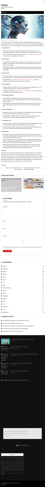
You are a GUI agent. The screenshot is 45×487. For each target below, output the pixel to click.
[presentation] (40, 180)
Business (4, 271)
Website (5, 236)
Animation (5, 266)
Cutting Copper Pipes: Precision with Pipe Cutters (13, 331)
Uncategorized (6, 312)
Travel (4, 309)
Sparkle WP (3, 484)
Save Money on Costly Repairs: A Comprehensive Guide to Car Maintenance (18, 326)
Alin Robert (13, 40)
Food (4, 282)
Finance (4, 279)
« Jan (2, 474)
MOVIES (4, 293)
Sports (4, 301)
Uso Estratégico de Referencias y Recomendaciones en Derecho (16, 320)
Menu (5, 12)
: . (22, 79)
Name (4, 221)
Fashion (4, 277)
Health (4, 285)
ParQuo (4, 5)
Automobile (5, 268)
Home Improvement (7, 287)
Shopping (4, 298)
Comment (5, 206)
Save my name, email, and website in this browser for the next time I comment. (22, 247)
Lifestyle (4, 290)
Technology (3, 165)
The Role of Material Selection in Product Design (13, 323)
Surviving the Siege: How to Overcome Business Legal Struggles (31, 168)
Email (4, 228)
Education (5, 274)
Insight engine (16, 144)
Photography (5, 296)
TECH (4, 304)
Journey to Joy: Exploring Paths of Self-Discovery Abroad (13, 168)
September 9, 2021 (28, 188)
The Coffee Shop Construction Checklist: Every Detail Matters (15, 328)
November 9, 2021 (6, 190)
